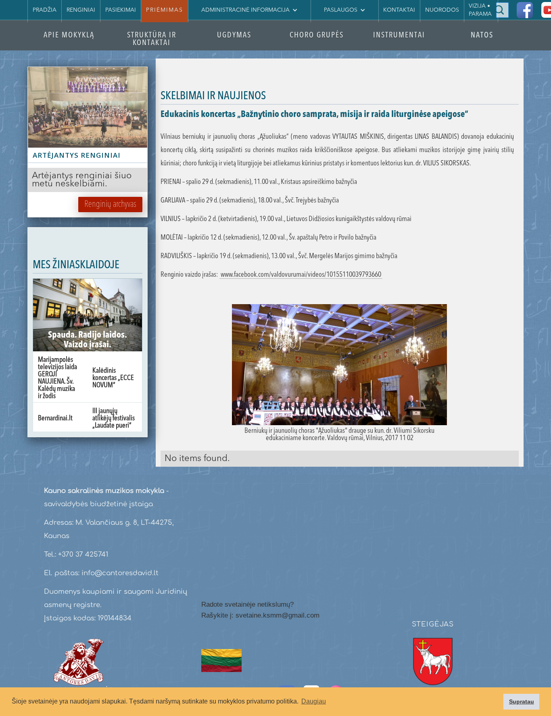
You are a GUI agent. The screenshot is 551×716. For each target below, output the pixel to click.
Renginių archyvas (110, 204)
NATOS (482, 36)
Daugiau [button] (313, 701)
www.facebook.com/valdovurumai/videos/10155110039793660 (301, 274)
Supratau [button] (521, 701)
